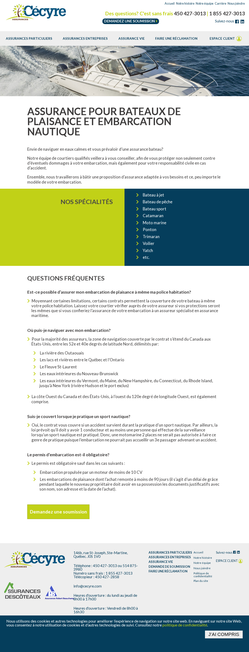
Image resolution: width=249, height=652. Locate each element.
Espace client (223, 38)
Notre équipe (204, 3)
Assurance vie (131, 38)
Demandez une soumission (130, 21)
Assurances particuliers (29, 38)
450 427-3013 (190, 13)
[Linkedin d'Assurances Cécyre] (242, 21)
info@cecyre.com (87, 586)
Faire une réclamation (176, 38)
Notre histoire (185, 3)
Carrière (220, 3)
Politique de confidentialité (203, 574)
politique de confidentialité (184, 625)
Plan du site (201, 580)
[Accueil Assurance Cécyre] (34, 559)
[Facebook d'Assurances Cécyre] (237, 21)
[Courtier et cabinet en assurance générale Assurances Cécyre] (36, 12)
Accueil (170, 3)
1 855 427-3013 (227, 13)
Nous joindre (236, 3)
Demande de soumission (169, 566)
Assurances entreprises (85, 38)
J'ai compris (223, 634)
